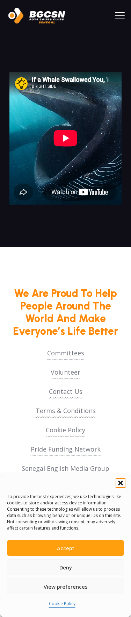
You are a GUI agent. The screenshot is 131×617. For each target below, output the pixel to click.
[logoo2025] (40, 15)
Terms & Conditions (66, 410)
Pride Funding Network (66, 449)
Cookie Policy (62, 604)
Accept (65, 548)
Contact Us (65, 391)
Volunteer (65, 372)
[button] (120, 483)
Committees (65, 353)
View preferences (66, 586)
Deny (65, 567)
